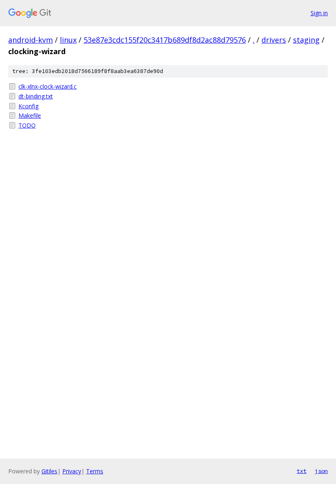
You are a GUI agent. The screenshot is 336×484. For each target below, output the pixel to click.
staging (306, 40)
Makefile (29, 115)
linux (68, 40)
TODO (27, 125)
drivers (273, 40)
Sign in (319, 13)
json (321, 471)
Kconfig (28, 106)
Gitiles (49, 471)
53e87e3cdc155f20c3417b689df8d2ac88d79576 (165, 40)
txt (301, 471)
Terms (94, 471)
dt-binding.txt (35, 96)
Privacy (71, 471)
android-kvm (30, 40)
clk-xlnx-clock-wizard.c (47, 86)
